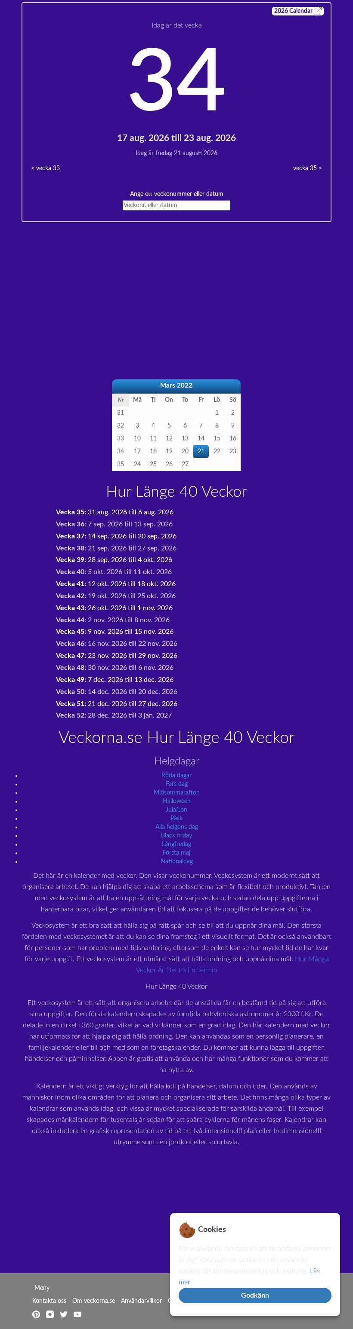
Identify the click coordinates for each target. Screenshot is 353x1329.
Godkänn (255, 1295)
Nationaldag (177, 862)
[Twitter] (64, 1314)
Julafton (176, 810)
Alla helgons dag (176, 827)
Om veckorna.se (93, 1301)
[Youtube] (77, 1314)
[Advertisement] (176, 282)
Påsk (176, 819)
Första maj (176, 853)
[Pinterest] (37, 1314)
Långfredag (176, 844)
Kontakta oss (49, 1301)
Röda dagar (176, 776)
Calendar (294, 11)
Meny (42, 1288)
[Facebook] (51, 1314)
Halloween (177, 801)
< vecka (45, 168)
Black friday (176, 836)
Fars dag (177, 784)
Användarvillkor (141, 1301)
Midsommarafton (177, 793)
